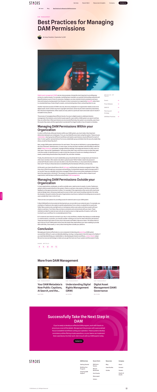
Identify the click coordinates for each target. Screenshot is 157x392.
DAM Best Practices (109, 116)
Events (106, 100)
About (120, 364)
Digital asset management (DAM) (47, 95)
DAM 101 (106, 107)
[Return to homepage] (34, 3)
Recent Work (85, 3)
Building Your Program (84, 368)
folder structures (47, 148)
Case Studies (109, 367)
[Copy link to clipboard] (56, 246)
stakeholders (41, 137)
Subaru (95, 379)
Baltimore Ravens (95, 365)
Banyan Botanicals (96, 369)
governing (82, 232)
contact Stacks (90, 236)
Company (112, 3)
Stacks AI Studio (121, 374)
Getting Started (84, 364)
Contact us (123, 3)
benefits (90, 101)
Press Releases (108, 104)
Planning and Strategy (108, 112)
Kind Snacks (96, 373)
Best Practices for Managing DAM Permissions (64, 8)
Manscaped (96, 376)
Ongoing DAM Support (84, 372)
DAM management (74, 175)
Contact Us (78, 341)
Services (76, 3)
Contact (121, 367)
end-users (66, 167)
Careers (121, 370)
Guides (108, 370)
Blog (48, 8)
